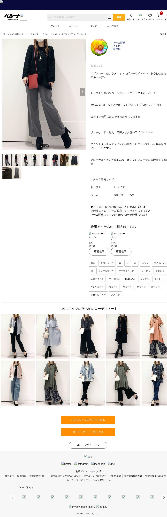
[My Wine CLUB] (109, 497)
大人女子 (115, 294)
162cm (116, 49)
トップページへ (90, 445)
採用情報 (21, 476)
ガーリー (155, 287)
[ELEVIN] (66, 497)
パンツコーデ (97, 287)
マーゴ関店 (119, 42)
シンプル (144, 279)
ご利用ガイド (80, 471)
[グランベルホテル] (81, 497)
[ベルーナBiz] (38, 497)
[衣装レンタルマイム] (24, 497)
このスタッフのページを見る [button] (88, 419)
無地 (93, 263)
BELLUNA (130, 279)
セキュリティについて (95, 476)
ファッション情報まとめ (98, 480)
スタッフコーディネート (41, 34)
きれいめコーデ (98, 294)
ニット (157, 279)
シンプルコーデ (106, 271)
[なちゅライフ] (138, 497)
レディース (54, 26)
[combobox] (80, 17)
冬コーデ (127, 287)
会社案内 (9, 476)
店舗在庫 (99, 251)
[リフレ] (152, 497)
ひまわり (118, 45)
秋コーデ (141, 287)
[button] (164, 497)
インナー (73, 26)
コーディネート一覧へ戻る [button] (88, 432)
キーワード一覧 (75, 480)
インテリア (113, 26)
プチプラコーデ (126, 271)
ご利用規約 (115, 476)
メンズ (93, 26)
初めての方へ (97, 471)
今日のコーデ (107, 263)
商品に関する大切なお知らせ (65, 476)
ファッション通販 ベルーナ (15, 34)
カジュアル (144, 271)
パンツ (145, 263)
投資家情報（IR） (38, 476)
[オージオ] (123, 497)
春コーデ (113, 287)
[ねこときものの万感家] (52, 497)
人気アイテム (97, 279)
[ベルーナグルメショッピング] (95, 497)
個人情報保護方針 (133, 476)
